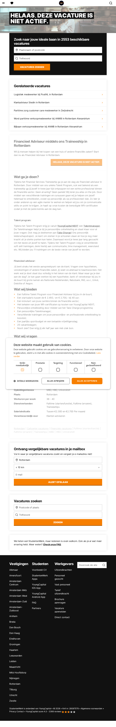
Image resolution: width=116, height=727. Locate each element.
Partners (36, 608)
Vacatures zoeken (32, 67)
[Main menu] (3, 3)
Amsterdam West (18, 595)
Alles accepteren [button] (87, 381)
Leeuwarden (15, 655)
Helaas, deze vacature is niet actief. (76, 162)
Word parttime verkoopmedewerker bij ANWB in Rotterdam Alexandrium (52, 118)
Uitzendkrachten (63, 569)
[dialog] (58, 363)
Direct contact (62, 617)
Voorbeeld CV (39, 569)
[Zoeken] (112, 3)
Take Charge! (64, 232)
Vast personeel (62, 584)
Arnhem (13, 616)
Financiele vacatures (61, 428)
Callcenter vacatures (38, 428)
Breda (12, 621)
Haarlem (13, 650)
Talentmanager (91, 225)
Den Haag (14, 633)
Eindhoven (14, 638)
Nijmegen (14, 678)
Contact (20, 711)
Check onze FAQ (52, 544)
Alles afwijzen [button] (55, 381)
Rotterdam (19, 428)
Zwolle (12, 700)
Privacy (12, 711)
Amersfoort (15, 575)
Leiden (12, 661)
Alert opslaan (58, 482)
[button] (26, 381)
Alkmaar (13, 569)
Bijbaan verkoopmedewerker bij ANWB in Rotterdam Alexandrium (48, 126)
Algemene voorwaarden (91, 708)
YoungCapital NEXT (67, 225)
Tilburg (13, 689)
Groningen (14, 644)
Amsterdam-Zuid (18, 601)
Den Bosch (15, 627)
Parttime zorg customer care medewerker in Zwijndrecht (43, 110)
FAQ (34, 602)
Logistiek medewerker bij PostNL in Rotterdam (38, 94)
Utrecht (13, 695)
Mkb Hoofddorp (17, 672)
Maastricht (14, 666)
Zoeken (58, 522)
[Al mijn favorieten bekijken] (11, 3)
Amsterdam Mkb (18, 590)
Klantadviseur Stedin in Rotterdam (31, 102)
